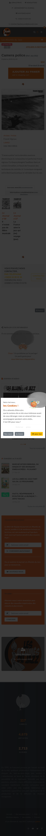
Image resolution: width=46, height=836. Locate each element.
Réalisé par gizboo (23, 427)
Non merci (8, 434)
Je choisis (19, 434)
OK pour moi (37, 434)
